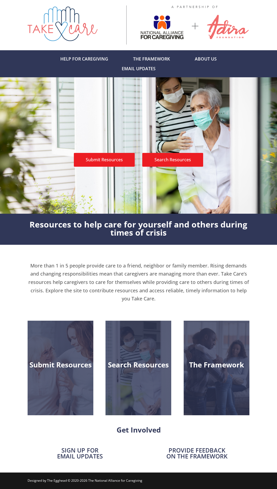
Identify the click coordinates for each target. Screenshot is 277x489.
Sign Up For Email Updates (80, 453)
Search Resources (172, 160)
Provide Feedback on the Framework (196, 453)
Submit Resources (104, 160)
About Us (206, 59)
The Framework (151, 59)
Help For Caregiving (84, 59)
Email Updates (139, 69)
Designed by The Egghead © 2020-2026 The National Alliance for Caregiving (85, 480)
